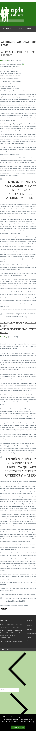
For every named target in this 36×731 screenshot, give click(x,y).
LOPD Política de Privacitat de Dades (11, 641)
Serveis (20, 29)
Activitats (29, 625)
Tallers (29, 637)
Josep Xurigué (4, 60)
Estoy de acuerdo (18, 727)
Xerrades (29, 641)
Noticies (29, 629)
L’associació (7, 29)
